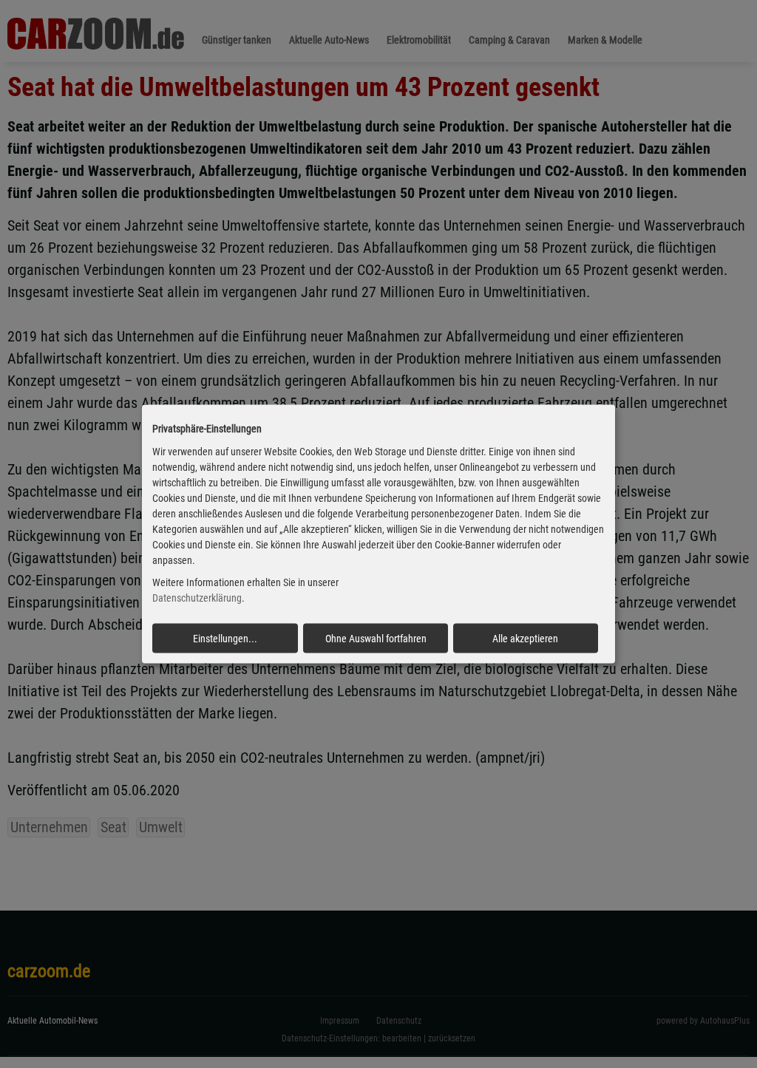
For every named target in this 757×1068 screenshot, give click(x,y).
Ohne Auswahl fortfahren (376, 638)
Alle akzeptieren (525, 638)
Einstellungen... (225, 638)
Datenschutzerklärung (197, 598)
